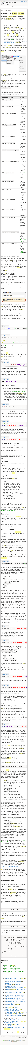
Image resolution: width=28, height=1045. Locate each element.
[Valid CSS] (22, 1040)
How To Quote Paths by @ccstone (14, 1019)
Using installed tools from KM (14, 1013)
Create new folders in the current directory (16, 996)
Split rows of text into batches (13, 998)
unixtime (24, 172)
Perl (19, 860)
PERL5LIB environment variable (10, 866)
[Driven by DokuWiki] (14, 1041)
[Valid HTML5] (17, 1040)
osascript (23, 903)
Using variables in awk (9, 353)
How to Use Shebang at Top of (16, 978)
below (11, 39)
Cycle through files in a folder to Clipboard (16, 1000)
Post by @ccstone (10, 1026)
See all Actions (8, 973)
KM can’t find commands (13, 1024)
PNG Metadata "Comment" (12, 980)
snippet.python (6, 335)
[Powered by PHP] (11, 1040)
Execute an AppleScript (10, 966)
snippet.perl (5, 325)
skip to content (24, 1)
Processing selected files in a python (16, 987)
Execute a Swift (9, 965)
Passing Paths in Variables (10, 819)
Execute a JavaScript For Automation (13, 970)
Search (13, 6)
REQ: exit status (12, 1007)
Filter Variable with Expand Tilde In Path (14, 971)
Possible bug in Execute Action (16, 1012)
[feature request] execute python (15, 1015)
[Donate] (5, 1040)
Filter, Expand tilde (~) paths (18, 391)
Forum (6, 345)
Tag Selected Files (10, 986)
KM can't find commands (13, 984)
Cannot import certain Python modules (15, 995)
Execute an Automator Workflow (12, 968)
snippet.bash (6, 362)
